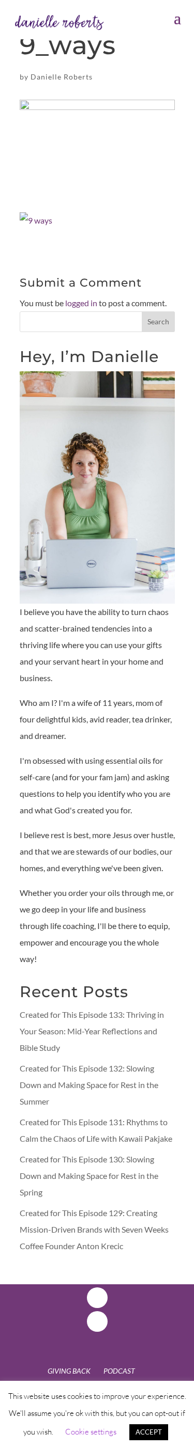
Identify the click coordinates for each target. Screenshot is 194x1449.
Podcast (119, 1370)
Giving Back (69, 1370)
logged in (81, 303)
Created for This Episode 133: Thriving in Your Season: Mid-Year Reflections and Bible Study (92, 1031)
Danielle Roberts (62, 76)
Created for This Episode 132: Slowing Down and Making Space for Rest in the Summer (89, 1084)
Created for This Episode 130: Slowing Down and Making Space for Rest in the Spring (89, 1175)
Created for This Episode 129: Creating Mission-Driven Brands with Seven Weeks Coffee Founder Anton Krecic (94, 1229)
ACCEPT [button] (149, 1432)
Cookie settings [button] (90, 1432)
